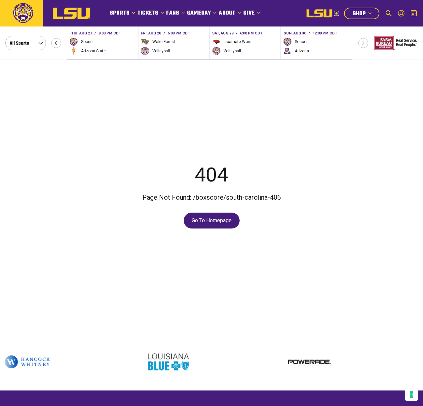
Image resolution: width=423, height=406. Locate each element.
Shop (365, 14)
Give (249, 13)
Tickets (147, 13)
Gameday (199, 13)
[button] (56, 43)
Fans (172, 13)
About (227, 13)
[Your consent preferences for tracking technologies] (411, 394)
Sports (120, 13)
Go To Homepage (212, 220)
